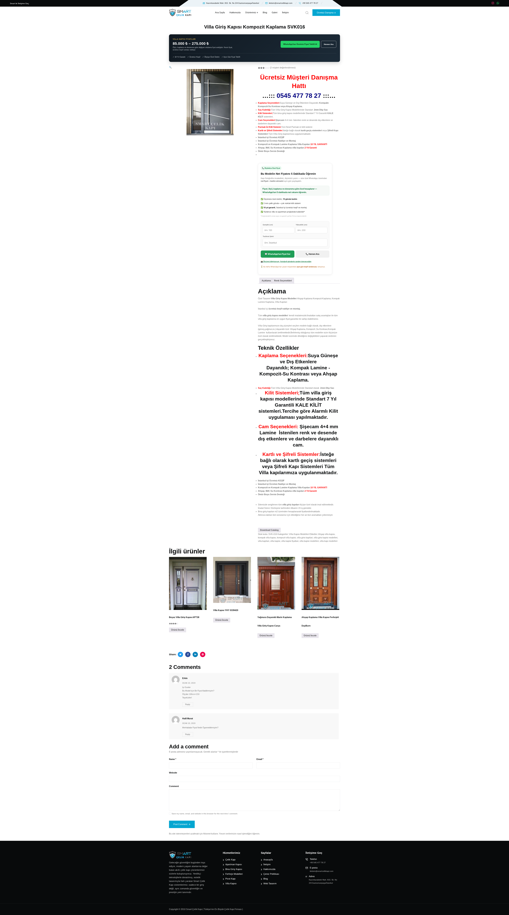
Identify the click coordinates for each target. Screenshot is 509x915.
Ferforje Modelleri (234, 874)
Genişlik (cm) (268, 225)
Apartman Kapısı (233, 864)
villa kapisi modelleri (309, 541)
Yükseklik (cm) (301, 225)
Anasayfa (268, 859)
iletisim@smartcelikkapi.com (280, 3)
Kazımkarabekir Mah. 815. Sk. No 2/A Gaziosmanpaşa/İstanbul (232, 3)
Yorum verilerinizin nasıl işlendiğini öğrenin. (239, 834)
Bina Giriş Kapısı (233, 869)
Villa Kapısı (231, 883)
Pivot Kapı (230, 878)
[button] (170, 67)
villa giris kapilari (305, 537)
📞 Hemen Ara (312, 254)
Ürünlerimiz (250, 12)
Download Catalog (269, 530)
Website (173, 773)
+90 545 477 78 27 (310, 3)
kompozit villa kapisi (286, 537)
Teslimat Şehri (268, 236)
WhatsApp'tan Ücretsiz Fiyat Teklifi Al (300, 44)
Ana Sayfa (220, 12)
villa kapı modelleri (328, 541)
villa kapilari (263, 541)
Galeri (274, 12)
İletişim (285, 12)
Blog (265, 12)
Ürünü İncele (177, 630)
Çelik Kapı (230, 859)
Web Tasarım (270, 883)
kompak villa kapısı (267, 537)
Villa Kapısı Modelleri (299, 534)
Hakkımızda (235, 12)
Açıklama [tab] (266, 281)
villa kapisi (275, 541)
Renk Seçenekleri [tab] (283, 281)
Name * (172, 759)
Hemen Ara (329, 44)
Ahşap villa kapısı (326, 534)
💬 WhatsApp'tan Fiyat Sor (277, 254)
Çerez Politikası (271, 874)
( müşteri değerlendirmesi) (283, 68)
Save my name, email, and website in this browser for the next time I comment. (205, 814)
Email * (259, 759)
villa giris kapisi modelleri (325, 537)
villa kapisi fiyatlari (290, 541)
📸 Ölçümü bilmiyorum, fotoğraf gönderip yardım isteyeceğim (286, 261)
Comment (174, 786)
